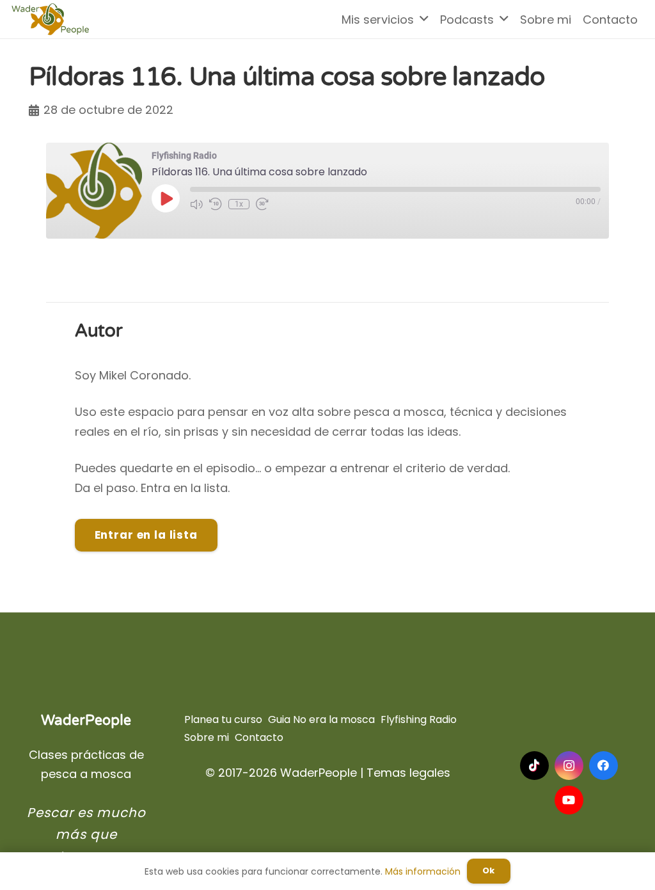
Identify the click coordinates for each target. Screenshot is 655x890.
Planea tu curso (223, 719)
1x (239, 204)
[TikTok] (534, 765)
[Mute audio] (196, 204)
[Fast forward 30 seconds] (262, 204)
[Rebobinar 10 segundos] (215, 204)
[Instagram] (569, 765)
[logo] (50, 19)
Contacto (259, 737)
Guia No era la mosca (321, 719)
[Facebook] (603, 765)
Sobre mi (206, 737)
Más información (423, 871)
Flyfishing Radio (419, 719)
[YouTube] (569, 800)
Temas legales (408, 773)
